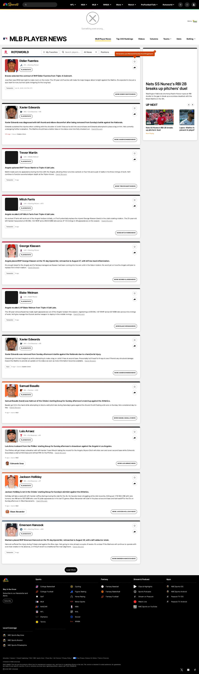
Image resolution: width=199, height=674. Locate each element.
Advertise (6, 658)
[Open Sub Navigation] (75, 4)
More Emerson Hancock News (123, 558)
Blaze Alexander (17, 511)
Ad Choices (57, 658)
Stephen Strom (21, 134)
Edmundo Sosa (17, 463)
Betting (190, 39)
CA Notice (93, 658)
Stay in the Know (9, 589)
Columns (154, 39)
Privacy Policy (66, 658)
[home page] (11, 4)
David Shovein (97, 129)
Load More (71, 570)
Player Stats (26, 69)
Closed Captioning (22, 658)
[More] (180, 4)
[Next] (192, 104)
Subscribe (7, 601)
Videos (141, 39)
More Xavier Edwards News (124, 139)
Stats (179, 39)
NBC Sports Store (38, 658)
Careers (12, 658)
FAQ (30, 658)
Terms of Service (103, 658)
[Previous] (188, 104)
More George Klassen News (124, 279)
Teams (166, 39)
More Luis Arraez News (126, 463)
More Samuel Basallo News (124, 418)
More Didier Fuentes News (125, 94)
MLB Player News (103, 39)
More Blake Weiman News (125, 326)
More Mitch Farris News (126, 233)
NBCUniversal (15, 662)
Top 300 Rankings (124, 39)
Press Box (49, 658)
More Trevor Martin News (125, 186)
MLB (17, 412)
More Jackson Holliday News (123, 511)
